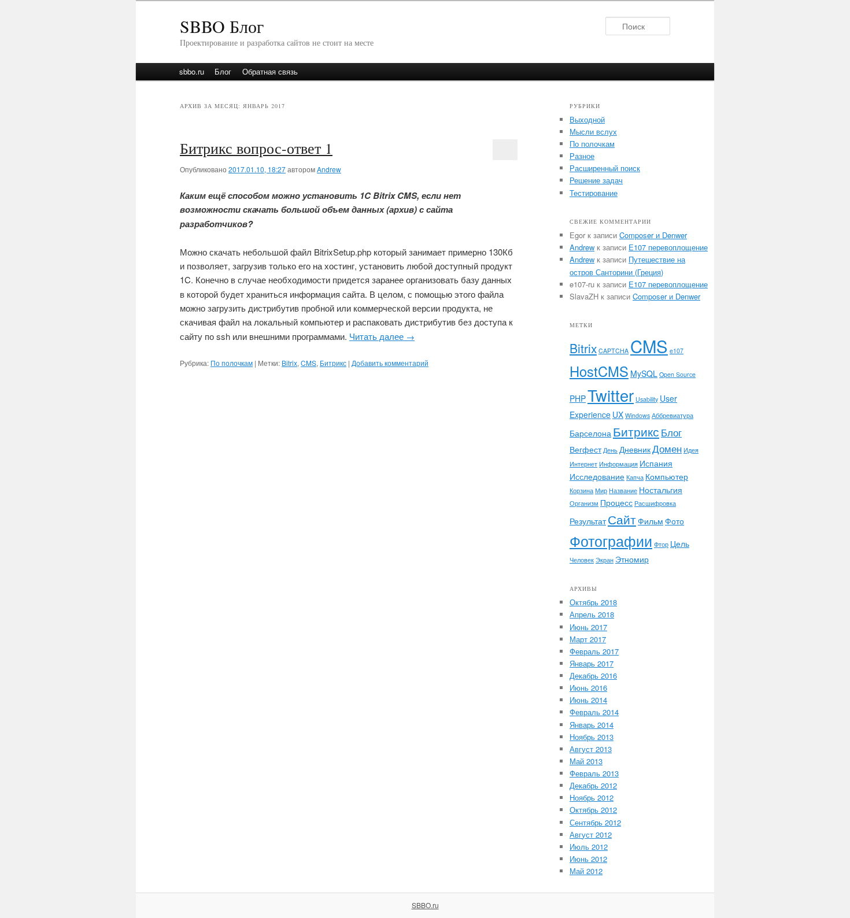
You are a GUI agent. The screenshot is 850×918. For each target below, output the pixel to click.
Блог (223, 71)
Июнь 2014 (588, 699)
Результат (588, 521)
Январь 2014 (592, 724)
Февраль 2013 (594, 773)
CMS (308, 363)
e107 (676, 350)
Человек (582, 560)
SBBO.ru (425, 905)
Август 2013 (591, 748)
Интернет (583, 464)
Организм (584, 503)
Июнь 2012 (588, 858)
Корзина (581, 490)
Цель (679, 543)
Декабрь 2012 (593, 785)
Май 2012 (586, 870)
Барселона (590, 433)
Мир (601, 490)
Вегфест (585, 449)
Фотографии (611, 540)
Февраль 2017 (594, 651)
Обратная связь (270, 71)
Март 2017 (588, 639)
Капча (635, 477)
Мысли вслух (593, 131)
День (610, 450)
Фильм (650, 521)
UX (617, 414)
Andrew (329, 169)
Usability (646, 399)
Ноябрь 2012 (592, 797)
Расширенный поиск (605, 167)
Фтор (661, 544)
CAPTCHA (613, 350)
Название (623, 490)
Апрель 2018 (592, 614)
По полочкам (231, 363)
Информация (618, 464)
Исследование (597, 476)
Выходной (587, 119)
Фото (674, 521)
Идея (691, 450)
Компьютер (666, 476)
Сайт (622, 519)
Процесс (616, 502)
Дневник (635, 449)
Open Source (677, 374)
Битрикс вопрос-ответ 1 (256, 148)
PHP (578, 398)
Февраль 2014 (594, 711)
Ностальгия (660, 489)
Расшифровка (655, 503)
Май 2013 (586, 761)
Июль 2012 (589, 846)
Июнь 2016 (588, 687)
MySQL (643, 373)
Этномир (632, 559)
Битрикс (333, 363)
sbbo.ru (191, 71)
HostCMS (599, 371)
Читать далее (382, 336)
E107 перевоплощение (668, 247)
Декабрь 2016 (593, 675)
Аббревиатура (672, 415)
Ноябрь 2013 (592, 736)
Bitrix (289, 363)
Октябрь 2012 (593, 809)
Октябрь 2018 (593, 602)
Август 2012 (591, 834)
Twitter (610, 395)
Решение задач (596, 180)
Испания (656, 463)
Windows (637, 415)
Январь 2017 (592, 663)
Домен (667, 449)
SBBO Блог (222, 26)
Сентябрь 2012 (595, 822)
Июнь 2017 (588, 626)
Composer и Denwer (653, 235)
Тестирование (594, 192)
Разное (582, 155)
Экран (605, 560)
